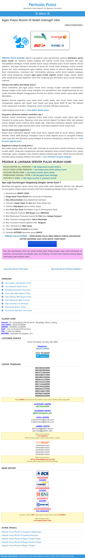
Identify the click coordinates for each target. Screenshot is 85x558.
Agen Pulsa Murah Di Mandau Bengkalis (66, 269)
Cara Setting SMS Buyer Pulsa (18, 297)
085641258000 (42, 348)
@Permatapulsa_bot (42, 413)
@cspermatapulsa (42, 359)
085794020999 (42, 406)
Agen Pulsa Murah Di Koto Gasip (16, 269)
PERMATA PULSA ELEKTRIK (13, 58)
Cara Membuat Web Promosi (17, 300)
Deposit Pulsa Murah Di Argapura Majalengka (22, 532)
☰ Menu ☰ (42, 13)
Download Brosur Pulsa (15, 307)
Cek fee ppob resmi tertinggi (45, 175)
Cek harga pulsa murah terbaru (47, 167)
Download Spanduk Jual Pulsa (18, 310)
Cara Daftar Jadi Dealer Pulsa (18, 283)
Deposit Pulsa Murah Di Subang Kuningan (20, 535)
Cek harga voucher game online (41, 172)
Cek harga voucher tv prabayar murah (39, 178)
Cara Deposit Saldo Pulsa (16, 286)
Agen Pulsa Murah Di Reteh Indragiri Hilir (31, 20)
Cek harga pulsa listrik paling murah (50, 169)
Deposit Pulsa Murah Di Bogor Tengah (18, 545)
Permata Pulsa (42, 4)
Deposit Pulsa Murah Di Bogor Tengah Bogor (21, 539)
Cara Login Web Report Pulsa (17, 293)
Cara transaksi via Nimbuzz (17, 303)
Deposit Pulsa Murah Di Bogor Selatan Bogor (21, 542)
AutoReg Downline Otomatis (17, 290)
